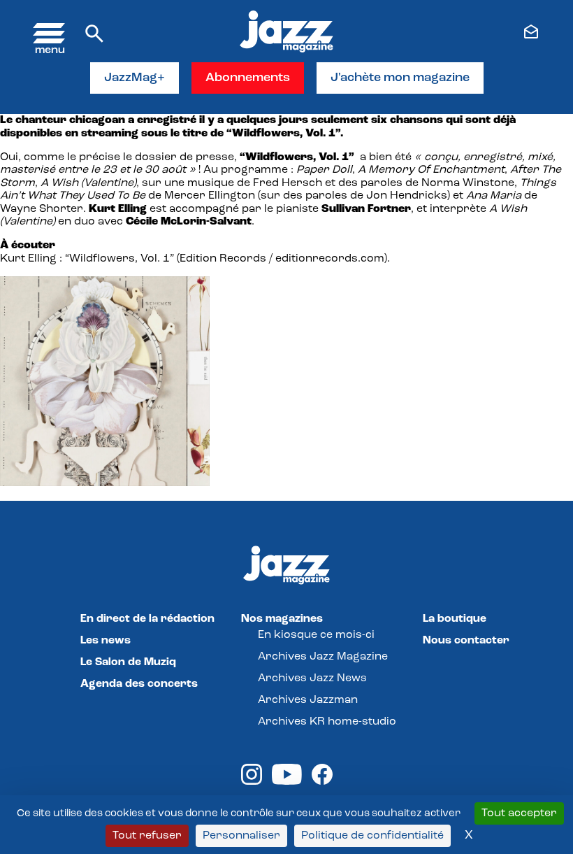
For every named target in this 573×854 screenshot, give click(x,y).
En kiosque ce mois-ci (316, 635)
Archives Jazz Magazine (323, 656)
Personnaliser (241, 835)
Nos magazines (282, 619)
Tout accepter (519, 813)
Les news (105, 640)
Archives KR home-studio (327, 721)
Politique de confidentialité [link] (372, 835)
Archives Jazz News (312, 678)
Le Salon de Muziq (128, 662)
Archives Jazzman (308, 700)
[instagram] (251, 782)
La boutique (454, 619)
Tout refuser (147, 835)
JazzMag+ (134, 78)
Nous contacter (466, 640)
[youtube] (287, 782)
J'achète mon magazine (400, 78)
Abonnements (247, 78)
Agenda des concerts (139, 684)
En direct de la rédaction (147, 619)
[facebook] (322, 782)
